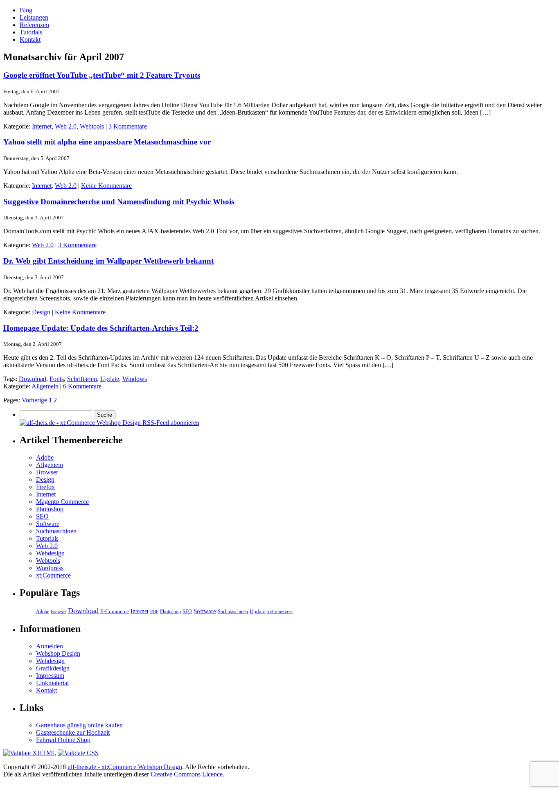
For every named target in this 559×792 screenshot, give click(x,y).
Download (32, 378)
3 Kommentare (127, 126)
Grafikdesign (53, 668)
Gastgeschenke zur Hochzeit (73, 732)
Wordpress (49, 567)
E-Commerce (114, 611)
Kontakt (30, 39)
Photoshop (49, 508)
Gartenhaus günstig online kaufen (79, 725)
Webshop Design (58, 653)
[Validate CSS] (78, 752)
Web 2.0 (66, 126)
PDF (154, 611)
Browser (47, 472)
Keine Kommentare (106, 185)
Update (109, 378)
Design (41, 312)
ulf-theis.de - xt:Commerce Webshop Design (125, 766)
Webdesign (50, 553)
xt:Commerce (53, 575)
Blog (26, 10)
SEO (42, 516)
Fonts (57, 378)
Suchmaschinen (56, 531)
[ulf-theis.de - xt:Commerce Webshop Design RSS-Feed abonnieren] (109, 422)
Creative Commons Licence (187, 774)
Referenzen (34, 24)
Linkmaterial (52, 682)
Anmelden (49, 646)
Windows (134, 378)
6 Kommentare (82, 386)
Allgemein (45, 386)
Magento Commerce (62, 501)
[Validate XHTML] (29, 752)
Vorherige (34, 400)
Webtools (92, 126)
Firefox (45, 486)
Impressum (50, 675)
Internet (42, 126)
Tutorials (31, 32)
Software (47, 523)
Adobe (45, 457)
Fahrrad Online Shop (63, 739)
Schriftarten (82, 378)
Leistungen (34, 17)
